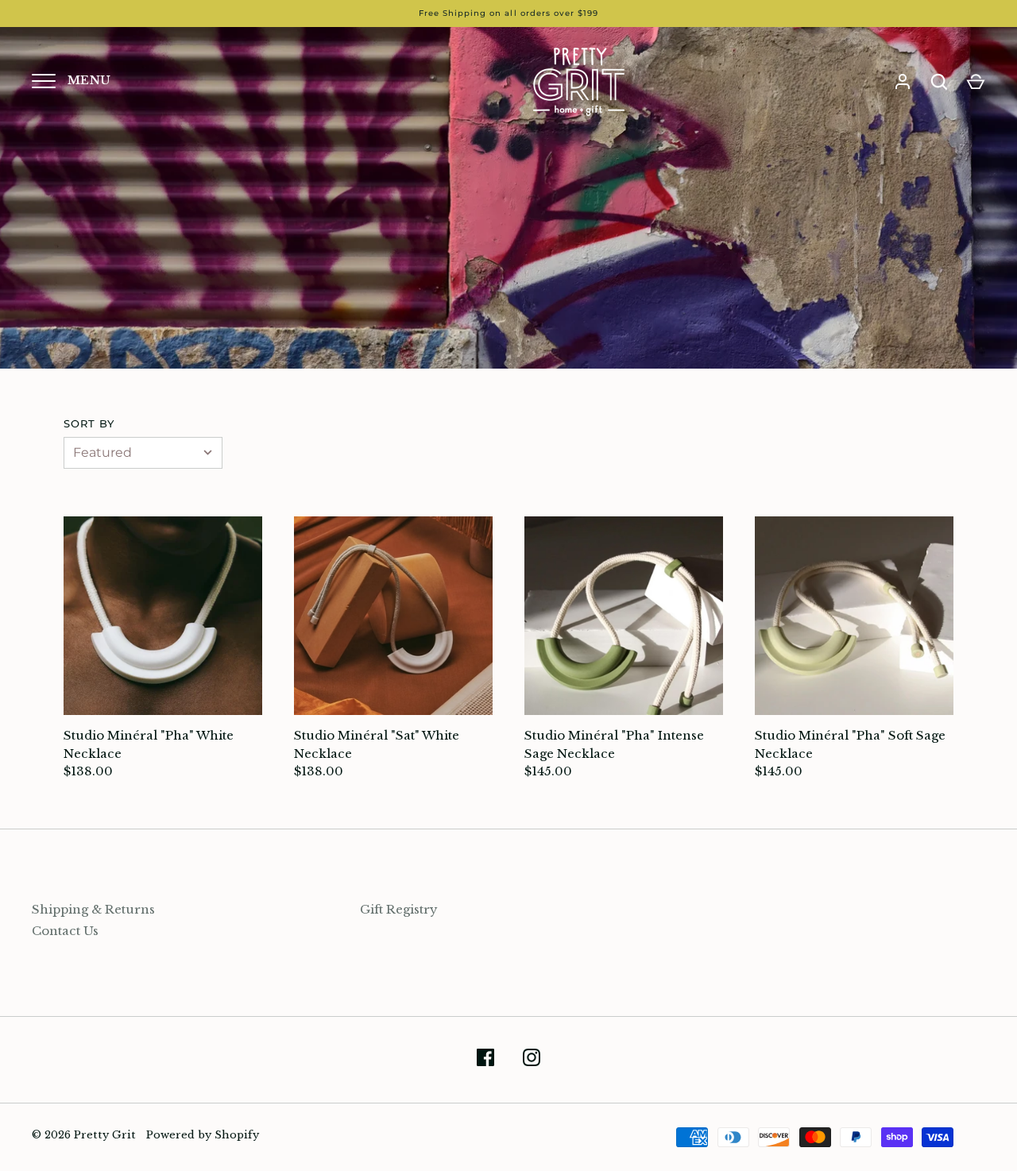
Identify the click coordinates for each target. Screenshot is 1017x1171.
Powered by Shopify (202, 1135)
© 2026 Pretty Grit (84, 1135)
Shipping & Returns (93, 909)
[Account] (902, 81)
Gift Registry (399, 909)
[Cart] (975, 81)
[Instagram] (531, 1060)
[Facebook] (485, 1060)
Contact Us (65, 930)
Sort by (89, 423)
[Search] (939, 81)
